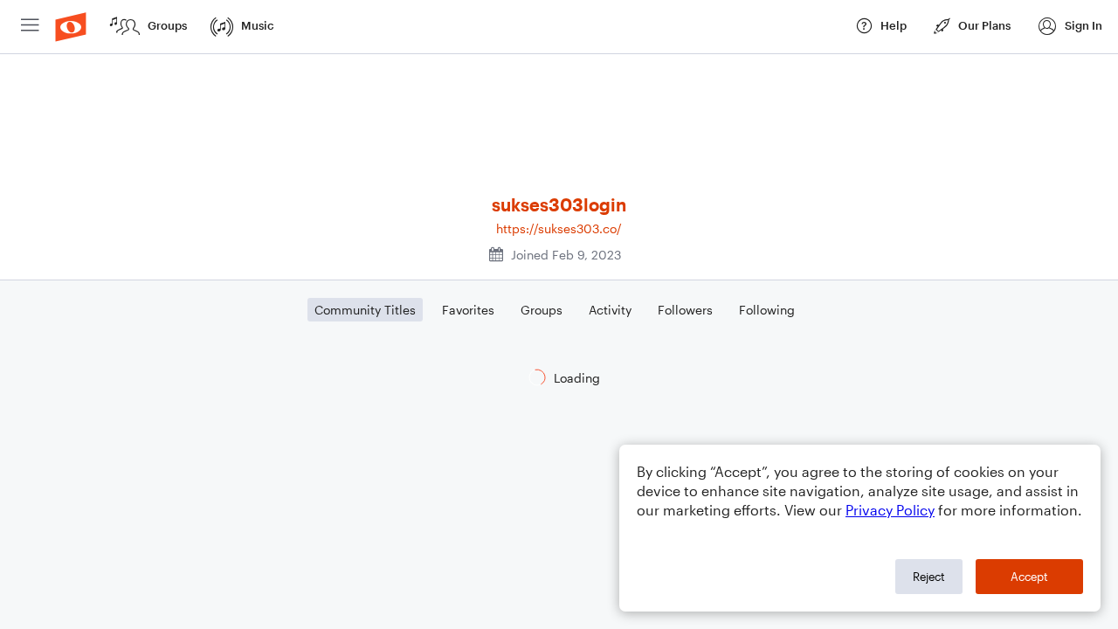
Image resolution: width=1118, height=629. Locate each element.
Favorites (468, 309)
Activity (610, 309)
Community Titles (365, 309)
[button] (1069, 26)
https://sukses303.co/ (559, 228)
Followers (685, 309)
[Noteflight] (70, 26)
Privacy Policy (890, 509)
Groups (541, 309)
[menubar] (559, 27)
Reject (929, 577)
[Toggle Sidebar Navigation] (30, 26)
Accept (1029, 577)
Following (767, 309)
